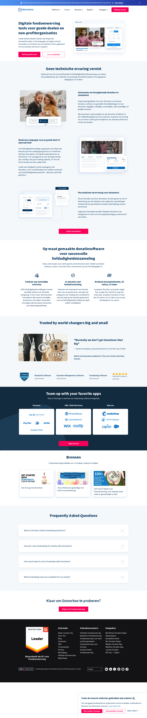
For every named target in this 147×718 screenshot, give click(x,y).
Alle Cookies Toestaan (92, 711)
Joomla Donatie (111, 650)
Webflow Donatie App (114, 647)
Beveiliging (62, 652)
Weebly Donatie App (113, 644)
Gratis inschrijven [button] (73, 231)
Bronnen (78, 10)
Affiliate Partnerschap (67, 655)
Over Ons (62, 636)
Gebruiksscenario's (89, 628)
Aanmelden (119, 3)
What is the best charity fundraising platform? (45, 530)
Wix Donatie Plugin (113, 641)
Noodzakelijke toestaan (114, 711)
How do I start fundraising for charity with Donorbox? (48, 546)
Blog (60, 638)
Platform (55, 10)
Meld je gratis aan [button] (29, 54)
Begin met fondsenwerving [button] (73, 609)
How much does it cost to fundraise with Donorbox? (47, 561)
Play (43, 348)
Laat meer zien (114, 706)
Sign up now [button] (73, 443)
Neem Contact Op (65, 633)
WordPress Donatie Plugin (116, 633)
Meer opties (132, 710)
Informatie (63, 628)
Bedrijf (89, 10)
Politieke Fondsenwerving (90, 633)
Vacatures (62, 641)
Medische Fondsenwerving (91, 636)
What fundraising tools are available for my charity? (47, 577)
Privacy (61, 650)
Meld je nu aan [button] (120, 10)
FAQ (59, 644)
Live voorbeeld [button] (53, 54)
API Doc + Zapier (112, 652)
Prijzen (67, 10)
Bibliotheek (62, 658)
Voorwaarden (63, 647)
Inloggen (102, 10)
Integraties (110, 628)
